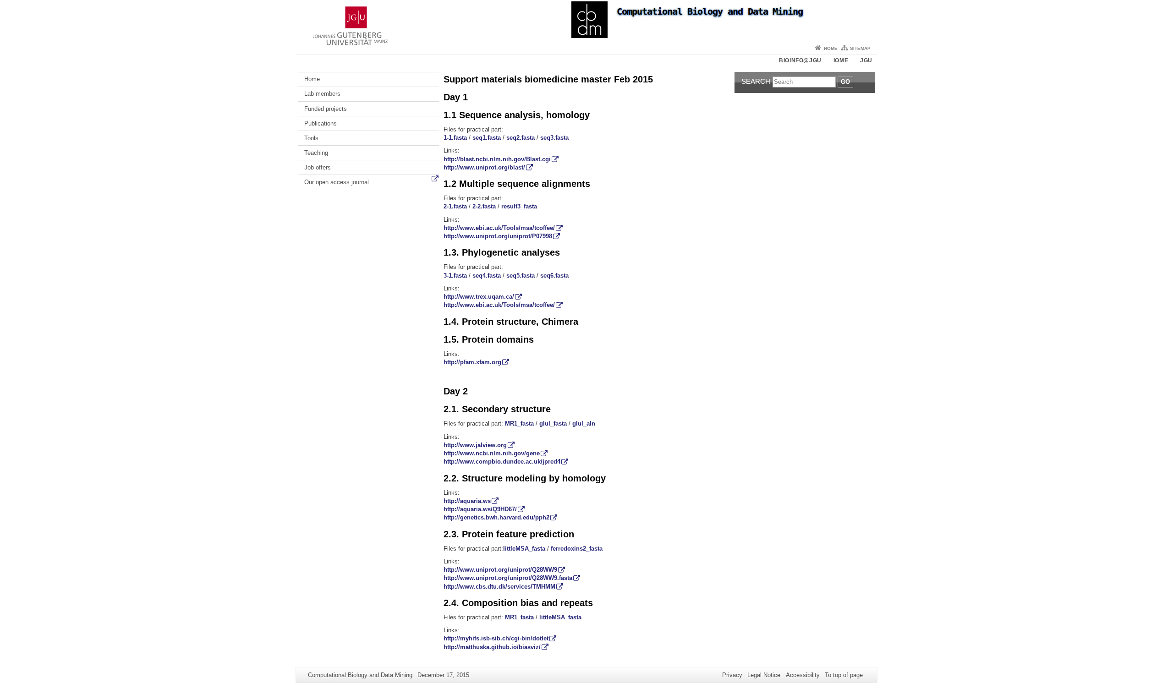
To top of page (844, 675)
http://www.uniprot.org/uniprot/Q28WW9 (500, 569)
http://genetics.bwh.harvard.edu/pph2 (496, 517)
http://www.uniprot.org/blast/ (484, 167)
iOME (840, 60)
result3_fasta (519, 206)
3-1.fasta (455, 275)
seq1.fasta (486, 137)
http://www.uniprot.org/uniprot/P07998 (498, 236)
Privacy (732, 675)
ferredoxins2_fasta (577, 548)
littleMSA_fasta (524, 548)
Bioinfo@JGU (800, 60)
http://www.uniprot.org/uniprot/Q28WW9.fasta (508, 577)
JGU (866, 60)
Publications (320, 123)
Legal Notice (763, 675)
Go (845, 81)
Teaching (316, 152)
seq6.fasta (554, 275)
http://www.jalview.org (475, 445)
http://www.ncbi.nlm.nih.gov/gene (492, 453)
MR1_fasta (519, 423)
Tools (311, 138)
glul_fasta (553, 423)
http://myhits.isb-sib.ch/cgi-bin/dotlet (496, 638)
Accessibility (803, 675)
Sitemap (860, 48)
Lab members (322, 93)
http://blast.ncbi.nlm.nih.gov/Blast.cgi (497, 159)
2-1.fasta (455, 206)
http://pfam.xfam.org (472, 362)
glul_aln (583, 423)
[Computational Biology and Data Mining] (586, 20)
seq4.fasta (486, 275)
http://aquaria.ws (467, 500)
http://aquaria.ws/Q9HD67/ (480, 509)
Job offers (317, 167)
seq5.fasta (520, 275)
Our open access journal (336, 182)
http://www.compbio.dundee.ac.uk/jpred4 (502, 461)
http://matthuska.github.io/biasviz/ (492, 647)
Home (831, 48)
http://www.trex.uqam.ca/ (479, 296)
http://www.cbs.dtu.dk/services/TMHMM (499, 586)
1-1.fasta (455, 137)
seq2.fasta (520, 137)
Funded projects (325, 108)
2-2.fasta (484, 206)
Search (755, 81)
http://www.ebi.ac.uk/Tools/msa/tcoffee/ (499, 227)
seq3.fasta (554, 137)
